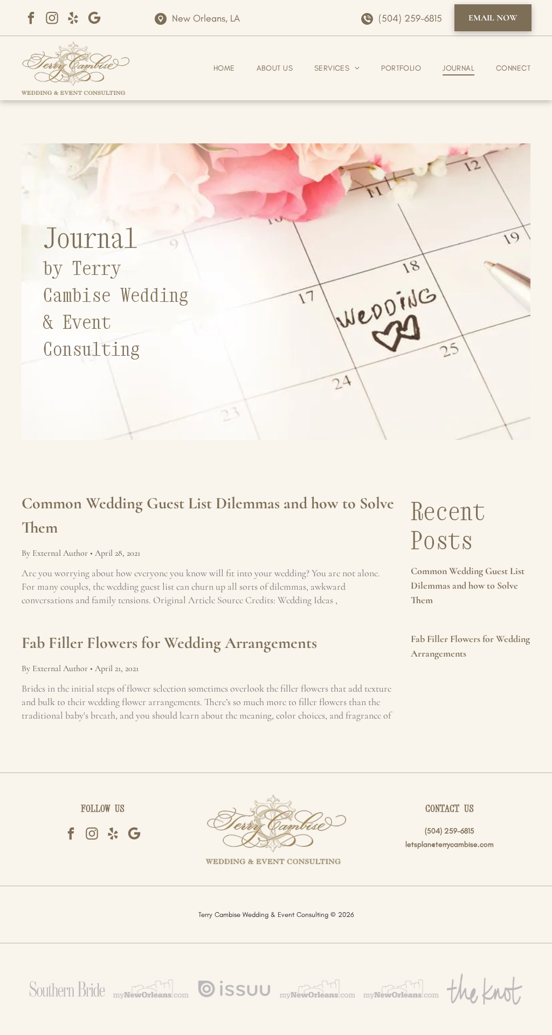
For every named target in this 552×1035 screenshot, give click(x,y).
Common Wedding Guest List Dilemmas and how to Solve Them (208, 515)
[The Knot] (484, 989)
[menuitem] (213, 68)
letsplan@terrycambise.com (449, 844)
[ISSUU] (234, 989)
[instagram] (52, 18)
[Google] (94, 18)
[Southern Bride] (67, 989)
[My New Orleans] (151, 989)
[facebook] (31, 18)
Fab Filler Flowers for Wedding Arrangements (169, 643)
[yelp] (73, 18)
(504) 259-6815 (410, 18)
